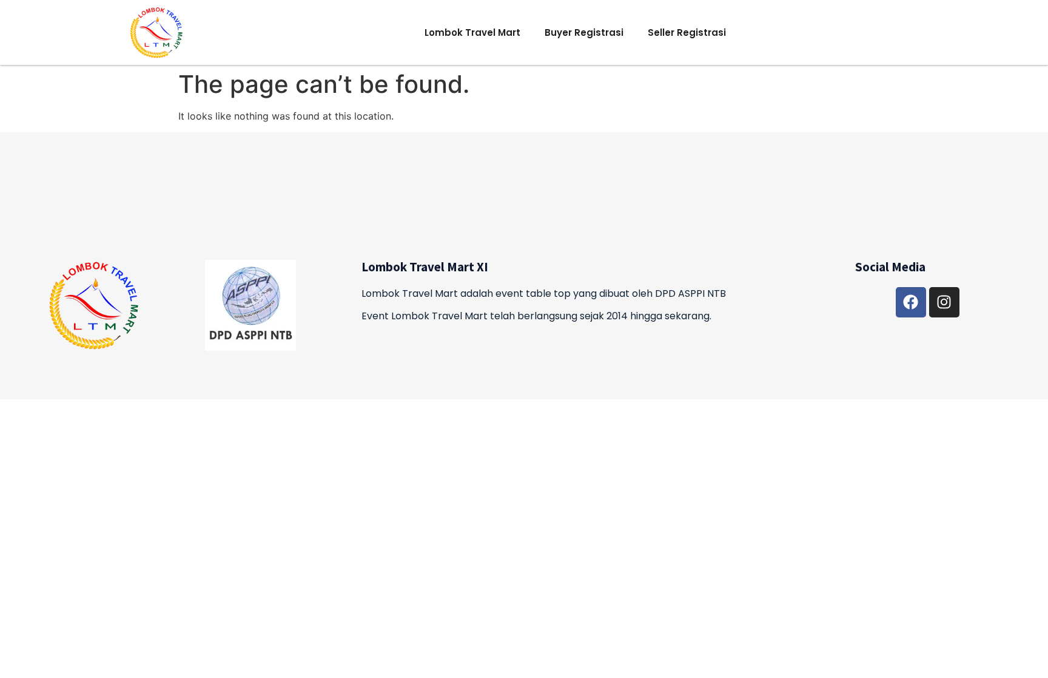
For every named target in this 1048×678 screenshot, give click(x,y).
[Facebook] (911, 302)
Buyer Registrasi (584, 32)
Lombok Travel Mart (472, 32)
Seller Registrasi (687, 32)
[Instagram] (944, 302)
